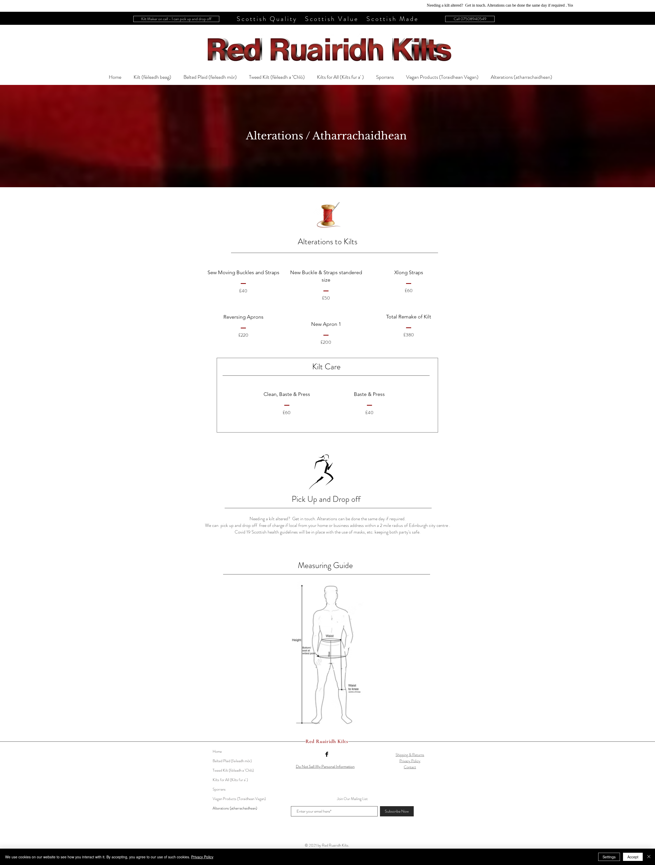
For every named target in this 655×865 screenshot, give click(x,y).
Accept (632, 856)
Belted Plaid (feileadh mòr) (232, 761)
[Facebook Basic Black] (326, 754)
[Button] (327, 48)
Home (217, 751)
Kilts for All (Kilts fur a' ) (230, 780)
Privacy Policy (409, 761)
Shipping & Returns (410, 755)
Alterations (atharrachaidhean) (235, 808)
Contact (410, 767)
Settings (609, 856)
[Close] (649, 857)
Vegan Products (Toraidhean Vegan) (239, 799)
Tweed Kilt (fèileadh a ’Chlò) (233, 770)
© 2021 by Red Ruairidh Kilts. (327, 845)
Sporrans (219, 789)
